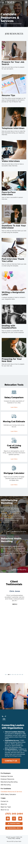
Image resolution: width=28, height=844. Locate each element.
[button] (5, 674)
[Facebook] (8, 819)
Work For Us (5, 810)
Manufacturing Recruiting (9, 782)
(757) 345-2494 (14, 814)
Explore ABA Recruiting (18, 569)
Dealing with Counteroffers (9, 327)
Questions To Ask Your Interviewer (14, 227)
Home (2, 23)
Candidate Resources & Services (11, 791)
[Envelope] (20, 819)
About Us (4, 804)
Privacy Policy (11, 838)
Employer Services (7, 776)
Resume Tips (8, 95)
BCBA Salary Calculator (8, 794)
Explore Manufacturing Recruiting (16, 531)
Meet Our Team (6, 807)
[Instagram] (14, 819)
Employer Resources (7, 779)
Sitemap (18, 838)
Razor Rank (18, 841)
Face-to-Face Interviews (9, 193)
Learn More (14, 407)
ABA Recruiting (6, 785)
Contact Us (4, 801)
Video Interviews (11, 161)
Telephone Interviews (13, 128)
